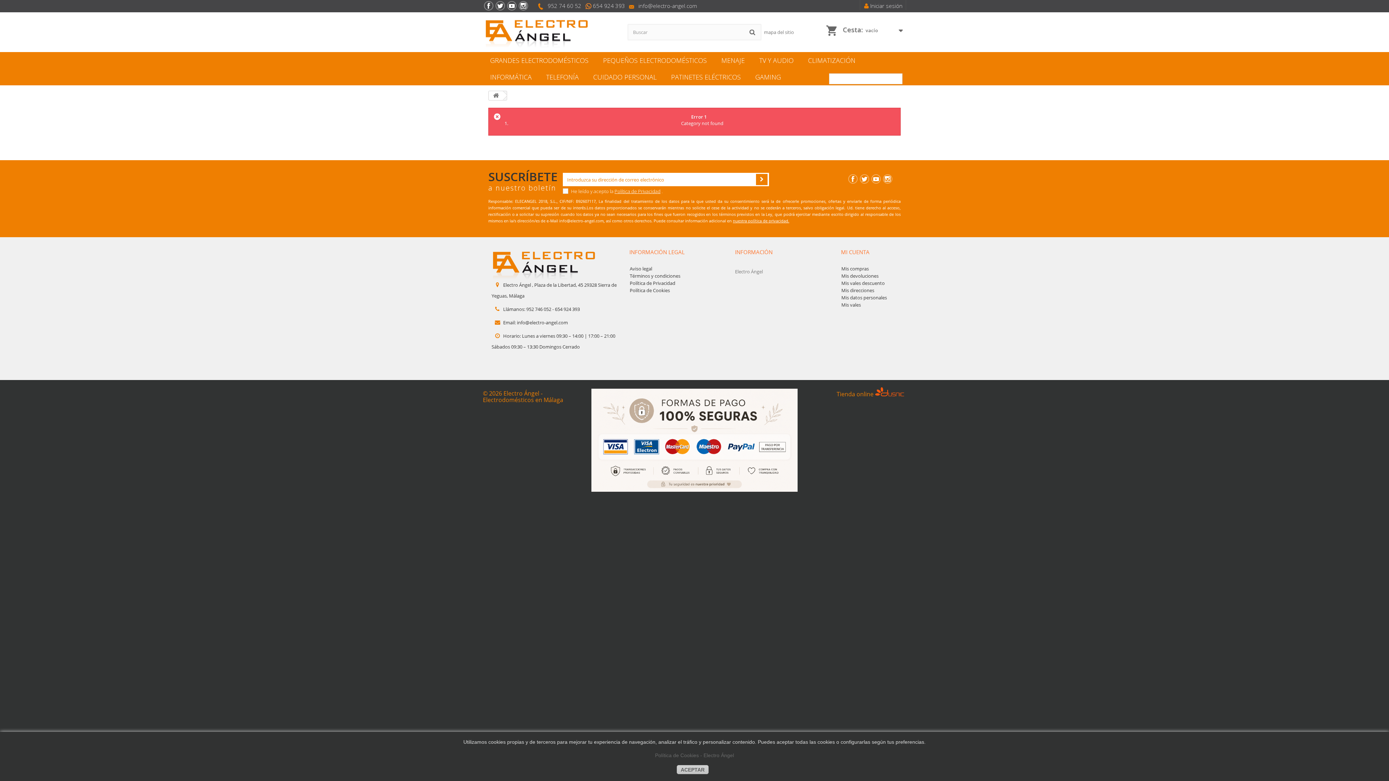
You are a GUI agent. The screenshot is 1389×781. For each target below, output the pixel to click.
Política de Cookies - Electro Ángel (694, 755)
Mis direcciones (857, 290)
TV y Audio (776, 60)
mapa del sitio (779, 32)
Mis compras (855, 268)
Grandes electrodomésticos (539, 60)
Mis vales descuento (863, 283)
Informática (511, 77)
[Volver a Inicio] (496, 95)
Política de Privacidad (637, 191)
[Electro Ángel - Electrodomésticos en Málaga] (550, 32)
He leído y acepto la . (616, 191)
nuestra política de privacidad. (761, 220)
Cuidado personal (625, 77)
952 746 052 (538, 309)
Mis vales (851, 305)
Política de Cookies (650, 290)
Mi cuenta (855, 252)
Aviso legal (641, 268)
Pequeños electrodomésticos (655, 60)
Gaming (768, 77)
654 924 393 (609, 5)
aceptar (693, 770)
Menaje (733, 60)
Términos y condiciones (655, 276)
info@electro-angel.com (667, 5)
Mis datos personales (864, 297)
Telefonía (562, 77)
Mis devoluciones (860, 276)
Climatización (831, 60)
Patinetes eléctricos (706, 77)
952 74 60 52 (564, 5)
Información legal (657, 252)
